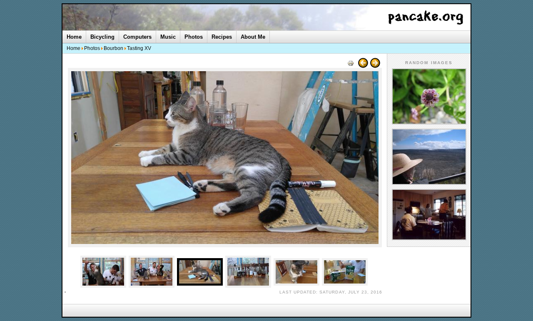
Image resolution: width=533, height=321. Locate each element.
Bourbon (113, 48)
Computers (137, 37)
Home (74, 37)
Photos (193, 37)
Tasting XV (139, 48)
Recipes (222, 37)
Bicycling (102, 37)
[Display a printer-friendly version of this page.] (350, 66)
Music (168, 37)
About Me (253, 37)
